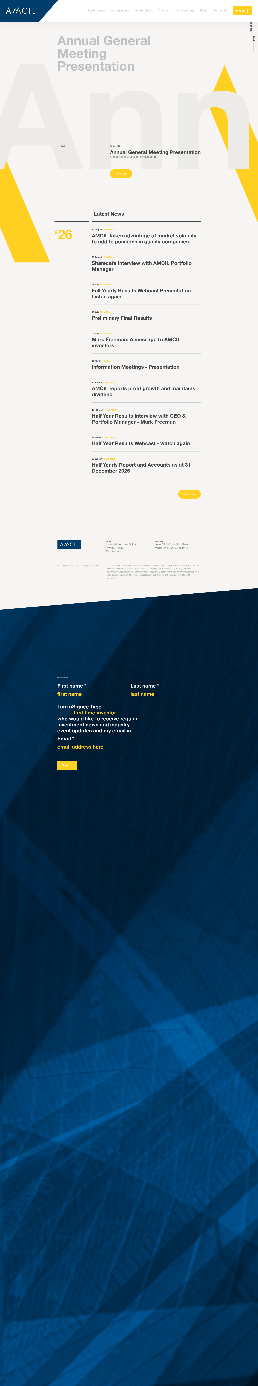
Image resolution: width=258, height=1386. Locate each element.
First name (71, 686)
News (203, 10)
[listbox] (97, 712)
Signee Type (87, 706)
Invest (240, 11)
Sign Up (67, 765)
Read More (109, 229)
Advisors (164, 10)
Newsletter (112, 551)
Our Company (185, 10)
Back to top (251, 25)
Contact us (220, 10)
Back (63, 146)
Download (121, 173)
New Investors (120, 10)
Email (65, 738)
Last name (144, 686)
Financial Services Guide (121, 544)
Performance (96, 10)
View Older (189, 494)
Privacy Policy (114, 547)
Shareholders (144, 10)
